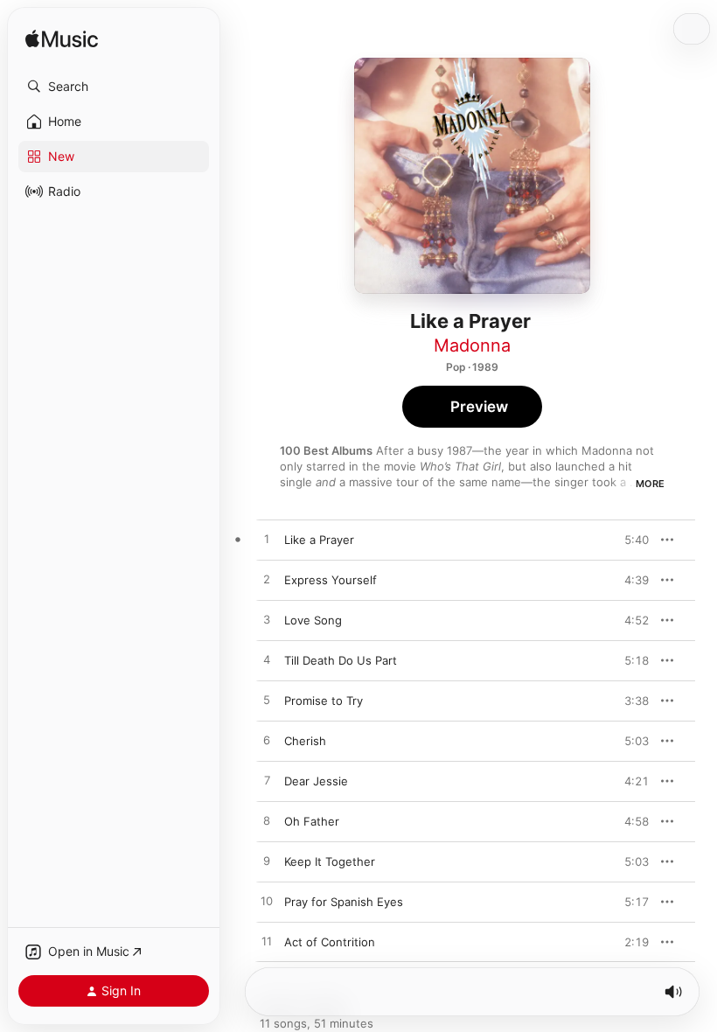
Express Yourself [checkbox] (330, 580)
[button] (113, 86)
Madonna (472, 345)
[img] (61, 40)
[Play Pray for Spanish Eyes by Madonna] (266, 902)
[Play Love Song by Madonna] (266, 620)
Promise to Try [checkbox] (323, 701)
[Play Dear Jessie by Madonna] (266, 781)
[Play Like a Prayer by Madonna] (266, 539)
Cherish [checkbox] (305, 741)
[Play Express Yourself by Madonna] (266, 580)
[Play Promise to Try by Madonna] (266, 700)
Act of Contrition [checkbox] (329, 942)
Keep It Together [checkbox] (329, 861)
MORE (650, 484)
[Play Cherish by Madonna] (266, 741)
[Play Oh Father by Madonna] (266, 821)
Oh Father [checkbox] (311, 821)
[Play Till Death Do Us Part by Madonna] (266, 660)
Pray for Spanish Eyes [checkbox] (343, 902)
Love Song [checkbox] (313, 620)
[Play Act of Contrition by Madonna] (266, 942)
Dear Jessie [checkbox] (316, 781)
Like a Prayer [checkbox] (319, 540)
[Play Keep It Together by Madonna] (266, 861)
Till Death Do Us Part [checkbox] (340, 660)
